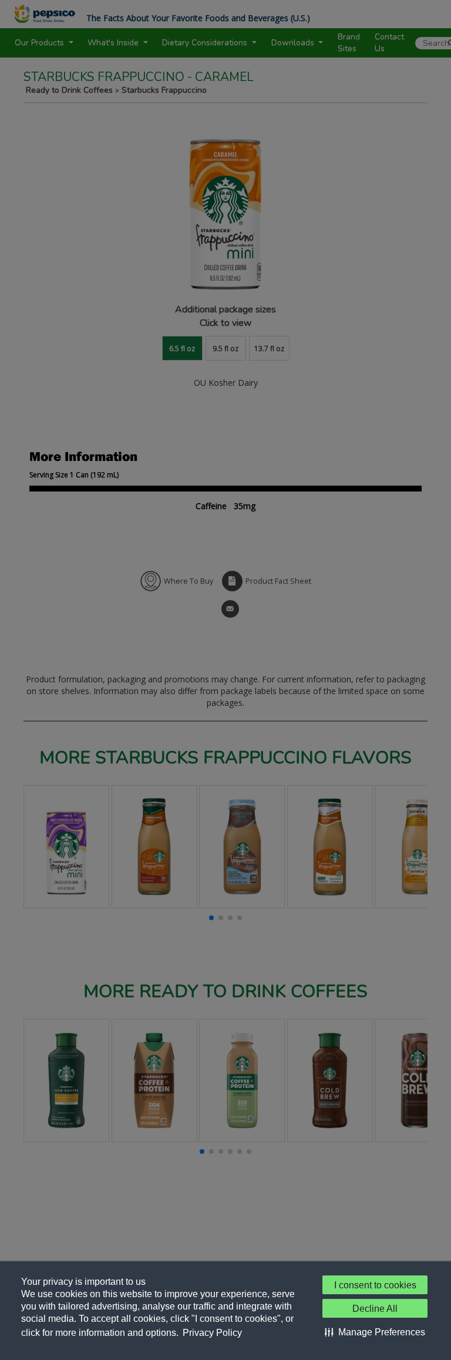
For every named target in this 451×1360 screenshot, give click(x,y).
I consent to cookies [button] (375, 1285)
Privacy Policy (212, 1333)
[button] (375, 1331)
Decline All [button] (375, 1309)
